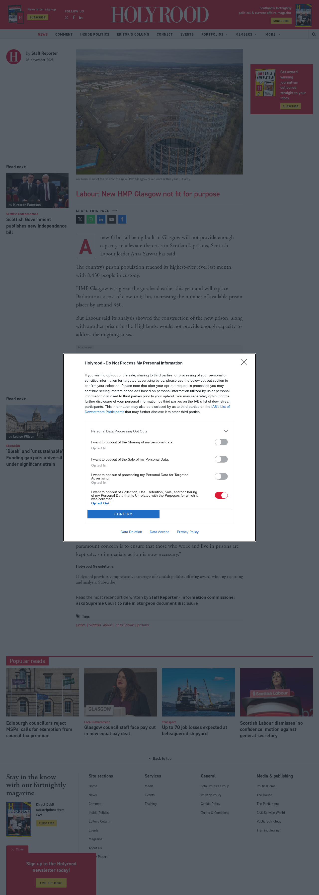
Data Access (159, 532)
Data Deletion (131, 532)
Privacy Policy (188, 532)
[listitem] (159, 431)
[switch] (221, 442)
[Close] (245, 363)
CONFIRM (123, 514)
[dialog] (159, 447)
